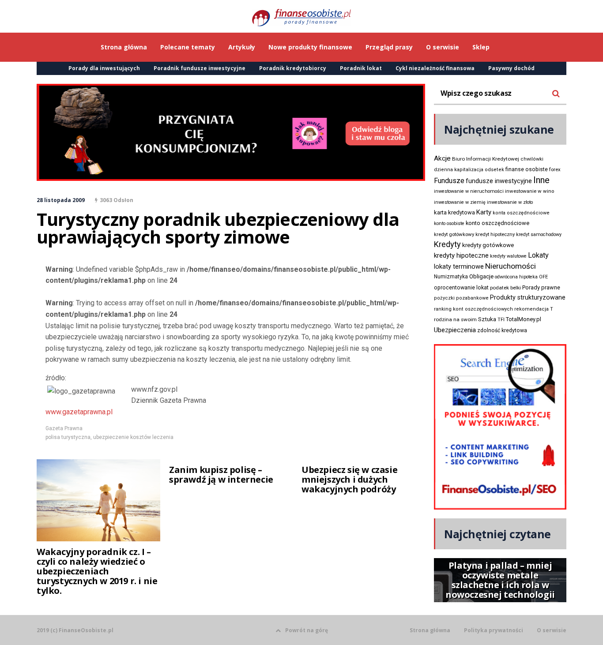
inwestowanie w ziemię (460, 202)
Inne (541, 180)
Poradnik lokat (361, 68)
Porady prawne (541, 287)
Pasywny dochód (511, 68)
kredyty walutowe (508, 256)
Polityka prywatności (493, 630)
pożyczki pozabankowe (461, 298)
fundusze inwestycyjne (499, 181)
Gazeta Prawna (64, 428)
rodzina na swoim (455, 319)
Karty (483, 212)
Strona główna (430, 630)
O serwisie (551, 630)
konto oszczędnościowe (497, 223)
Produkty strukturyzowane (527, 297)
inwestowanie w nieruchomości (469, 191)
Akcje (442, 158)
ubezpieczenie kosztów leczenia (133, 437)
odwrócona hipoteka (516, 277)
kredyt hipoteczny (495, 234)
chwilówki (531, 159)
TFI (501, 319)
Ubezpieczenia (455, 330)
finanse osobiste (526, 169)
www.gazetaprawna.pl (79, 412)
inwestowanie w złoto (510, 202)
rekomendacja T (533, 309)
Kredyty (447, 244)
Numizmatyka (451, 277)
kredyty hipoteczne (461, 255)
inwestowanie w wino (529, 191)
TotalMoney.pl (523, 319)
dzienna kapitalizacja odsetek (469, 169)
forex (555, 169)
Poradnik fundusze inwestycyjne (199, 68)
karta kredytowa (454, 212)
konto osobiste (449, 223)
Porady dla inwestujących (104, 68)
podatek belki (505, 288)
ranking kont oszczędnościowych (473, 309)
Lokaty (538, 255)
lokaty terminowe (459, 266)
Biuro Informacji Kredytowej (485, 159)
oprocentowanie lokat (461, 288)
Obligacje (481, 276)
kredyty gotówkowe (488, 245)
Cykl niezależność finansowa (435, 68)
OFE (543, 277)
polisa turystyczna (67, 437)
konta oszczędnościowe (521, 213)
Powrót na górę (306, 630)
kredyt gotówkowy (454, 234)
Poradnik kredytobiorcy (292, 68)
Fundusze (449, 180)
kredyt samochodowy (539, 234)
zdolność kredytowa (502, 330)
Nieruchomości (510, 266)
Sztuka (487, 319)
